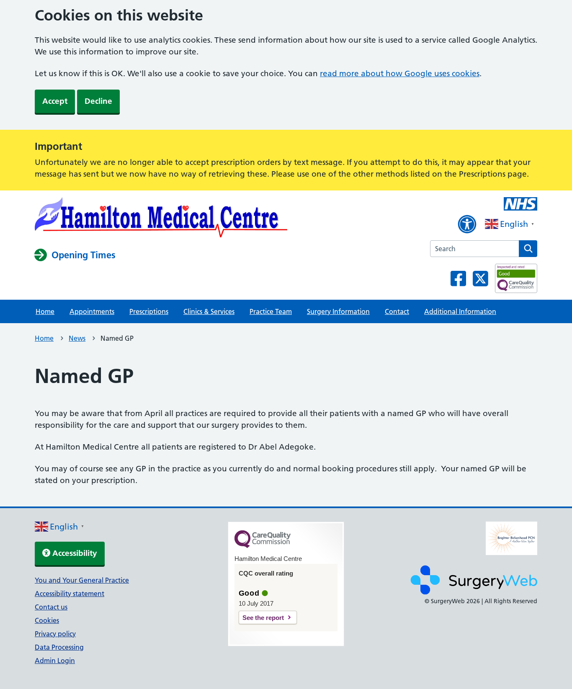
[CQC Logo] (262, 545)
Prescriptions (148, 311)
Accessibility (73, 553)
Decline (98, 101)
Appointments (92, 311)
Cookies (47, 620)
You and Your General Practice (82, 580)
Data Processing (59, 647)
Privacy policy (55, 634)
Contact (397, 311)
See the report (263, 617)
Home (45, 311)
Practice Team (271, 311)
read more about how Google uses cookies (399, 73)
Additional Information (460, 311)
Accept (54, 101)
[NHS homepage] (161, 219)
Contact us (51, 607)
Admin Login (55, 660)
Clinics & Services (208, 311)
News (77, 338)
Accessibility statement (69, 593)
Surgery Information (338, 311)
